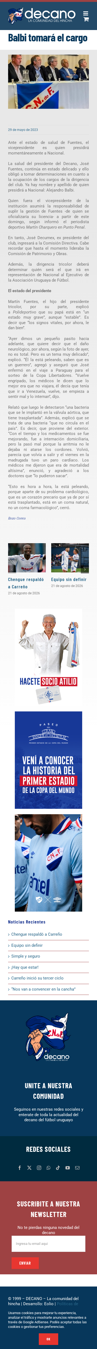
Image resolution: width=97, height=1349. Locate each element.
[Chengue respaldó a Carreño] (27, 557)
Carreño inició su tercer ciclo (37, 978)
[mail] (77, 1168)
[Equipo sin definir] (70, 557)
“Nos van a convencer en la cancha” (43, 989)
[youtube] (67, 1168)
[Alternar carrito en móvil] (86, 19)
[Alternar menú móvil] (86, 13)
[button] (12, 569)
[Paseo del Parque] (48, 713)
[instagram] (39, 1168)
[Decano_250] (48, 816)
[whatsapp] (48, 1168)
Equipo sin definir (69, 579)
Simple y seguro (25, 956)
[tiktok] (58, 1168)
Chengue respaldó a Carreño (36, 934)
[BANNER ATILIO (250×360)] (48, 610)
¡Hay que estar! (25, 967)
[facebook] (20, 1168)
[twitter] (29, 1168)
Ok (48, 1339)
